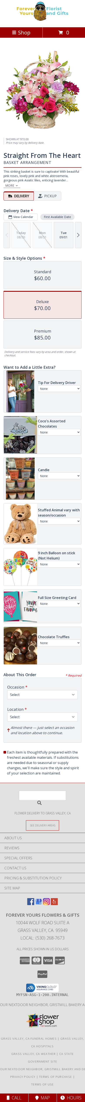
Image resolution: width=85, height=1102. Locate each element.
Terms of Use (42, 1084)
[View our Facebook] (30, 903)
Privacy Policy (22, 1077)
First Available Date (57, 217)
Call (15, 1098)
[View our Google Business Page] (38, 903)
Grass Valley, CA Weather (33, 1054)
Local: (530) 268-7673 (42, 938)
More (9, 185)
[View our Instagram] (46, 903)
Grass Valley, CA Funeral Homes (29, 1039)
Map (44, 1098)
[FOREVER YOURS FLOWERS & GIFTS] (42, 21)
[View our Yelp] (54, 903)
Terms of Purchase (55, 1077)
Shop (24, 32)
